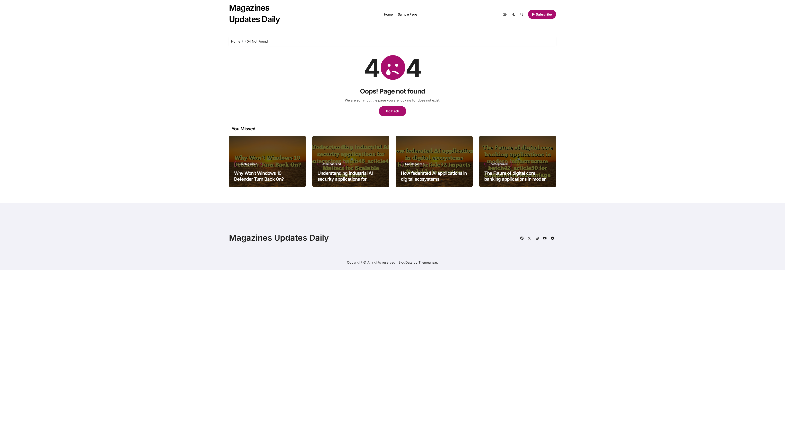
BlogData (405, 262)
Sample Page (407, 14)
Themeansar (427, 262)
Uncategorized (247, 164)
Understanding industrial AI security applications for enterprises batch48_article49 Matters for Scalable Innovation (349, 181)
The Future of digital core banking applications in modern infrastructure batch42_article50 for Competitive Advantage (517, 181)
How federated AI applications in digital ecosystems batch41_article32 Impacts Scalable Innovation (434, 181)
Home (388, 14)
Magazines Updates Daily (279, 238)
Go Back (392, 111)
